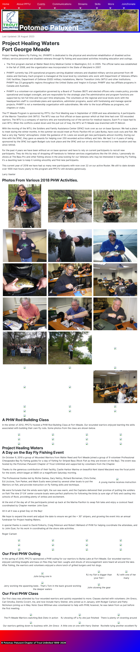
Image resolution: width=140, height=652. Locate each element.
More (111, 4)
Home (5, 4)
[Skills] (96, 8)
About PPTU (23, 4)
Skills (97, 4)
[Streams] (79, 8)
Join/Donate (128, 4)
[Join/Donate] (123, 8)
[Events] (39, 8)
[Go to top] (70, 20)
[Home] (4, 8)
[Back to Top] (136, 648)
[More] (109, 8)
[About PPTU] (18, 8)
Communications (61, 4)
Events (41, 4)
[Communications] (54, 8)
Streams (82, 4)
